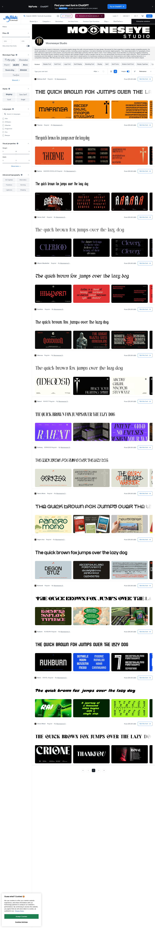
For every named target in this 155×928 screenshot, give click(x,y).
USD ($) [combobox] (125, 16)
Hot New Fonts (73, 21)
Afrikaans (8, 122)
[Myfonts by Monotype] (10, 18)
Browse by (33, 21)
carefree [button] (16, 75)
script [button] (23, 100)
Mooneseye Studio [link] (62, 79)
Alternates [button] (23, 180)
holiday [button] (16, 65)
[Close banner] (101, 16)
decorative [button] (23, 60)
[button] (2, 6)
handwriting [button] (9, 69)
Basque (7, 135)
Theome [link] (39, 125)
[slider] (2, 37)
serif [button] (9, 99)
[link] (24, 16)
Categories (46, 21)
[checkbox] (28, 46)
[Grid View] (111, 71)
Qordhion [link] (40, 309)
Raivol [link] (39, 678)
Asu (6, 132)
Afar (6, 118)
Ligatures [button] (9, 190)
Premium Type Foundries (91, 21)
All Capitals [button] (9, 180)
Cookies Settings (21, 922)
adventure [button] (23, 70)
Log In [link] (149, 16)
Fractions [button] (9, 185)
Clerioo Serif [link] (41, 217)
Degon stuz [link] (40, 539)
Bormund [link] (40, 585)
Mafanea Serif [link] (41, 79)
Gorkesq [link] (39, 447)
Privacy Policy (19, 911)
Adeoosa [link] (40, 355)
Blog (105, 21)
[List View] (115, 71)
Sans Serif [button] (23, 94)
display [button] (9, 94)
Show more (15, 166)
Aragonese (8, 129)
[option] (9, 95)
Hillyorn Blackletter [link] (43, 263)
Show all (15, 80)
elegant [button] (7, 65)
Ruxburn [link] (39, 632)
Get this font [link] (144, 79)
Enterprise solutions (143, 21)
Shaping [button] (23, 190)
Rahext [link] (39, 401)
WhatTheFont (117, 21)
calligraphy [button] (9, 59)
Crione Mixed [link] (41, 724)
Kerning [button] (23, 185)
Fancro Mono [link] (41, 493)
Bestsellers (59, 21)
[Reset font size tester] (103, 71)
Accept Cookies (21, 916)
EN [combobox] (135, 16)
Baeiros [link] (39, 171)
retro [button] (25, 65)
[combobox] (47, 16)
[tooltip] (8, 33)
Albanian (8, 125)
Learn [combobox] (115, 16)
